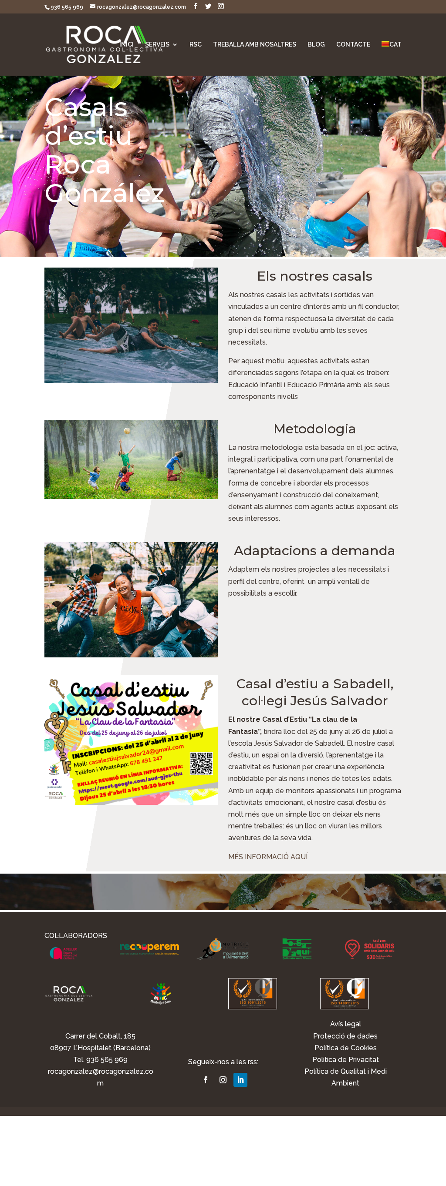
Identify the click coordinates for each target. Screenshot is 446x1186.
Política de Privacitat (345, 1059)
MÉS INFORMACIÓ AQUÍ (267, 857)
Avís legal (345, 1024)
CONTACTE (353, 44)
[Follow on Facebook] (206, 1080)
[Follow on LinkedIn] (240, 1080)
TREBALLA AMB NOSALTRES (254, 44)
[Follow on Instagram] (223, 1080)
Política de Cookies (345, 1048)
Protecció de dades (345, 1036)
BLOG (316, 44)
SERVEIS (157, 44)
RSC (195, 44)
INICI (126, 44)
